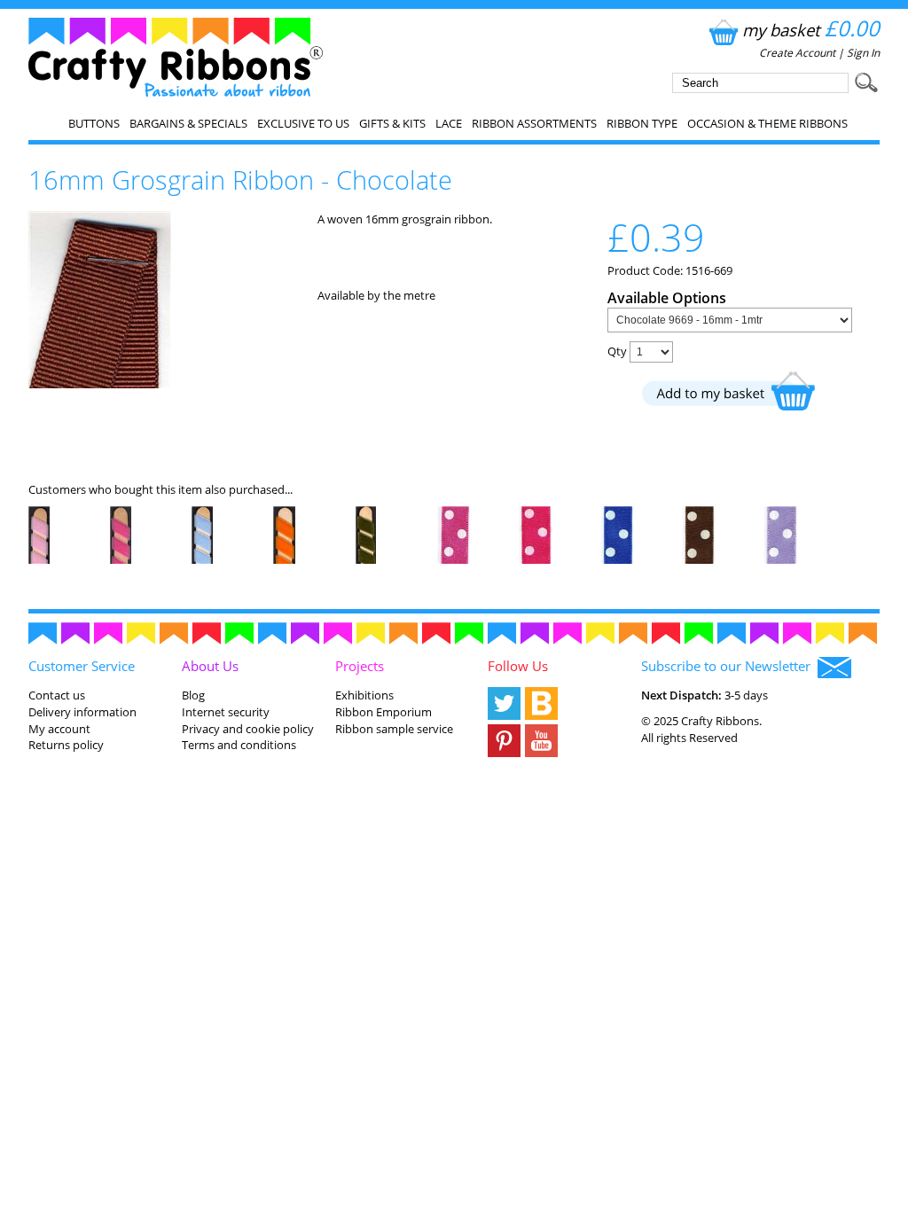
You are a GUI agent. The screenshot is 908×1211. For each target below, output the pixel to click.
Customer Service (81, 666)
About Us (210, 666)
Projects (359, 666)
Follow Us (518, 666)
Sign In (863, 52)
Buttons (94, 123)
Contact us (56, 695)
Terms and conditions (239, 745)
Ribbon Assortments (534, 123)
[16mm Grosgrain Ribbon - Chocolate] (99, 384)
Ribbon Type (642, 123)
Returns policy (66, 745)
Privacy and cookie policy (248, 729)
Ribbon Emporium (383, 712)
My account (59, 729)
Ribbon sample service (394, 729)
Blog (193, 695)
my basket (811, 30)
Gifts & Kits (392, 123)
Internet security (226, 712)
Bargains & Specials (188, 123)
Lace (448, 123)
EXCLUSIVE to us (303, 123)
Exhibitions (364, 695)
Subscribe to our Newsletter (729, 666)
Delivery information (82, 712)
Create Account (797, 52)
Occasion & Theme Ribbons (767, 123)
